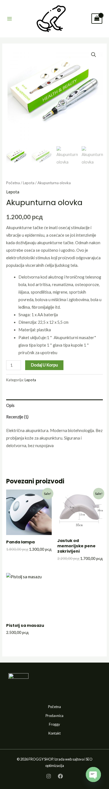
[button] (94, 55)
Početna (13, 183)
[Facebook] (60, 776)
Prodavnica (54, 715)
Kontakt (54, 733)
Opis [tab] (10, 405)
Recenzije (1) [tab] (17, 416)
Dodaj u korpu (44, 365)
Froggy (54, 724)
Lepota (28, 183)
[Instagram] (48, 776)
